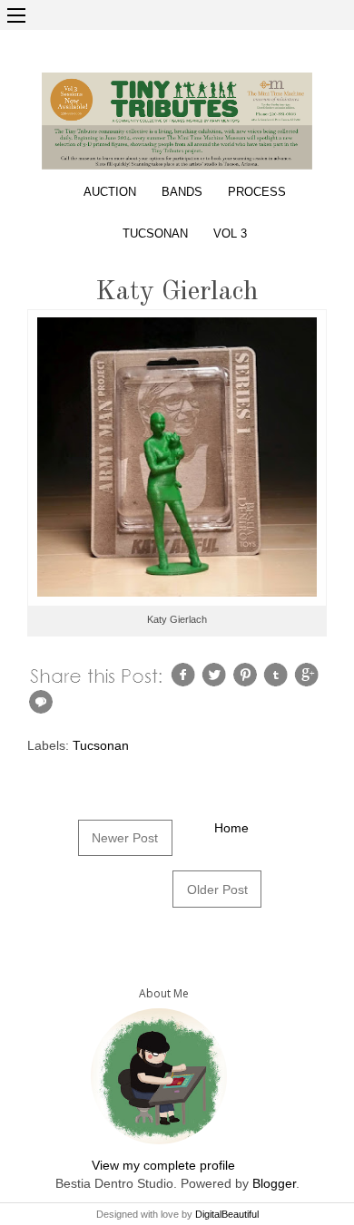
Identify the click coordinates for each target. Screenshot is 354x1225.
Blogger (274, 1183)
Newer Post (125, 838)
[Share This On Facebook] (185, 673)
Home (231, 828)
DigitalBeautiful (227, 1214)
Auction (110, 192)
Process (257, 192)
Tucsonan (155, 234)
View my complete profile (163, 1165)
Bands (182, 192)
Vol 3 (230, 234)
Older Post (217, 889)
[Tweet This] (216, 673)
